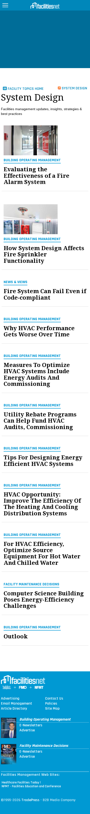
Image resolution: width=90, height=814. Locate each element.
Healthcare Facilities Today (20, 782)
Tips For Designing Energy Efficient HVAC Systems (43, 460)
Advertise (27, 730)
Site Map (52, 709)
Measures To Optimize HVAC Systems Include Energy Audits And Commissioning (37, 374)
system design (74, 88)
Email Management (16, 704)
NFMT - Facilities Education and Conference (31, 786)
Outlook (16, 636)
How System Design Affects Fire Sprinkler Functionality (44, 254)
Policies (51, 704)
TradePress (30, 800)
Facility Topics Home (25, 88)
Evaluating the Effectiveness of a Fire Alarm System (36, 175)
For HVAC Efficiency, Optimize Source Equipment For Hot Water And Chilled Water (42, 553)
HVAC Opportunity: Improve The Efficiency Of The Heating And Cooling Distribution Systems (42, 504)
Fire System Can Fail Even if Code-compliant (45, 294)
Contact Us (54, 699)
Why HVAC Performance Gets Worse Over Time (39, 331)
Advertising (10, 699)
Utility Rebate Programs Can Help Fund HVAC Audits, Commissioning (40, 420)
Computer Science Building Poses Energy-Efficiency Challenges (44, 599)
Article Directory (14, 709)
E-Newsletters (30, 725)
